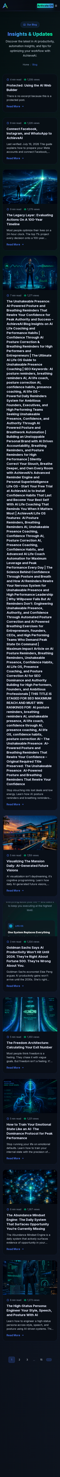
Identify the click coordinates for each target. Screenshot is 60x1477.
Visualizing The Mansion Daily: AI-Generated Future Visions (27, 865)
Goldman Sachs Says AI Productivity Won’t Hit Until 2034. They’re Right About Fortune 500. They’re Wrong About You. (29, 957)
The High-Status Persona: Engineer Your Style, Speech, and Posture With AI (29, 1310)
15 (41, 1359)
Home (26, 64)
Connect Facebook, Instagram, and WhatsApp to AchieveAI (29, 133)
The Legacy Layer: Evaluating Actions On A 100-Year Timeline (30, 219)
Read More (13, 106)
